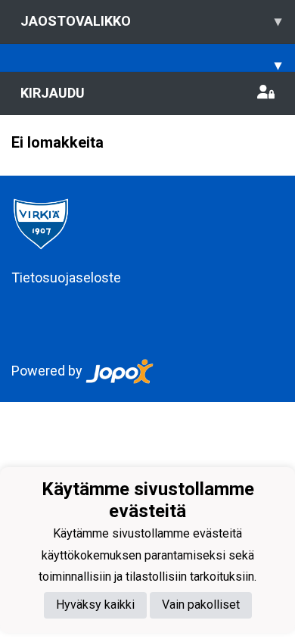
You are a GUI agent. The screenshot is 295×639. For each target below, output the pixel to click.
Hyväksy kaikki (95, 604)
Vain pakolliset (201, 604)
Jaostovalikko (150, 21)
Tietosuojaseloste (66, 277)
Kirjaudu (52, 93)
